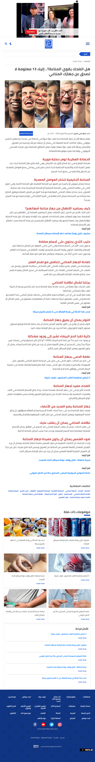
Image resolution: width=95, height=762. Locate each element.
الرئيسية (87, 61)
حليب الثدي (24, 490)
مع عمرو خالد (26, 713)
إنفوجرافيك (70, 696)
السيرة (72, 713)
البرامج (72, 718)
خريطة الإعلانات (35, 737)
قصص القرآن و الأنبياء (40, 707)
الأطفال (33, 490)
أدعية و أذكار (55, 706)
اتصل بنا (56, 737)
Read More (31, 32)
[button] (77, 1)
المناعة (87, 490)
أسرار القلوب (11, 706)
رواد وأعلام (42, 718)
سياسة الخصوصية (46, 737)
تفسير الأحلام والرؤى (26, 707)
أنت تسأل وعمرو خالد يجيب (56, 699)
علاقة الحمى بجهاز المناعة (32, 494)
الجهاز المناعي (71, 490)
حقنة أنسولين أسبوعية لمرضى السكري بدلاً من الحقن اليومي (60, 473)
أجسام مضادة (13, 490)
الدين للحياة (85, 713)
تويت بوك (42, 696)
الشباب (43, 713)
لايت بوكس (26, 696)
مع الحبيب (12, 696)
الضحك (80, 490)
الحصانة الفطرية (57, 490)
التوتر (60, 494)
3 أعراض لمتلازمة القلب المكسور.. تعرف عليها (67, 378)
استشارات (86, 696)
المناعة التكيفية (43, 490)
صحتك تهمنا (85, 547)
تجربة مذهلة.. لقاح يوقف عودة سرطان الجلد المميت (64, 460)
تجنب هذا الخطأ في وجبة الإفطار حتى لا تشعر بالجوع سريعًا (61, 312)
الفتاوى (13, 713)
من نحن (62, 737)
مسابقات (71, 706)
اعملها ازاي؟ (55, 718)
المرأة (58, 713)
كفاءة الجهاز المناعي (82, 494)
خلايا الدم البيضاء (50, 494)
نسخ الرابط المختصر (26, 133)
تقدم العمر (68, 494)
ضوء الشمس (63, 497)
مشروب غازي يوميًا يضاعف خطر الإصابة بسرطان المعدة (63, 233)
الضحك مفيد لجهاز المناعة (80, 497)
